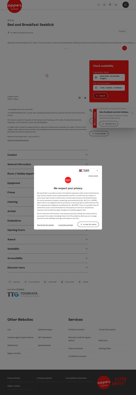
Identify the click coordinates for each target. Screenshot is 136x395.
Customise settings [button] (65, 225)
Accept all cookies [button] (89, 224)
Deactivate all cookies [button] (45, 225)
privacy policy (93, 176)
